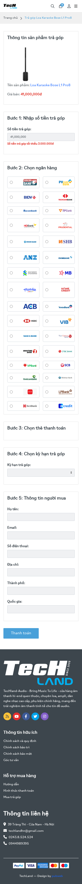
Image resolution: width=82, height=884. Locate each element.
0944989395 (19, 843)
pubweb (57, 876)
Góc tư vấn (11, 760)
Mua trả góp (12, 797)
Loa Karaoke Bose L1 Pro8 (50, 85)
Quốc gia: (14, 601)
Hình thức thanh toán (18, 791)
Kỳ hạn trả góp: (19, 465)
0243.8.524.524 (21, 837)
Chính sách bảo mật (17, 754)
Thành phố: (16, 583)
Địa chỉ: (13, 565)
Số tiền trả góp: (19, 129)
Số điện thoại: (18, 546)
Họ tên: (13, 509)
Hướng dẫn (11, 784)
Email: (12, 528)
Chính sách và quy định (19, 741)
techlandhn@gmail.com (26, 831)
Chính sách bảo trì (16, 747)
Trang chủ (10, 18)
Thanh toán (21, 633)
